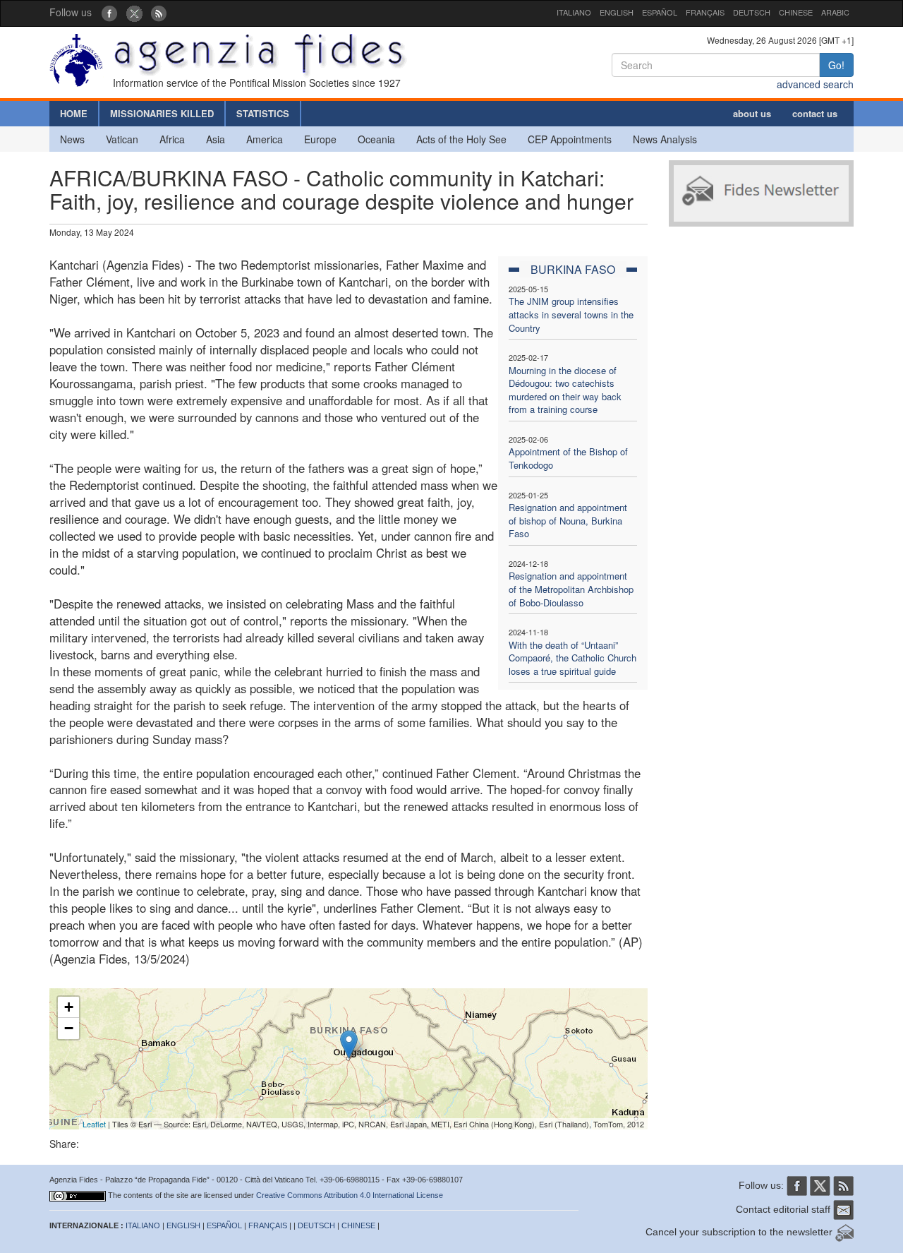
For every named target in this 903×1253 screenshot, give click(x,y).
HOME (73, 113)
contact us (814, 113)
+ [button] (68, 1007)
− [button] (68, 1028)
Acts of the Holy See (461, 139)
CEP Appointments (570, 139)
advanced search (815, 84)
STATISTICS (262, 113)
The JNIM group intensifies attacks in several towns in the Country (571, 314)
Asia (215, 139)
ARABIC (835, 12)
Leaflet (94, 1123)
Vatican (122, 139)
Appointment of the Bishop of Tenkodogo (568, 458)
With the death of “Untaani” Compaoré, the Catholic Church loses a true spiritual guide (572, 658)
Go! (836, 65)
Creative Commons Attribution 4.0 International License (349, 1195)
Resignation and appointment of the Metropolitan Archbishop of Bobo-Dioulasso (571, 588)
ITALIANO (574, 12)
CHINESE (796, 12)
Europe (320, 139)
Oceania (376, 139)
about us (752, 113)
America (264, 139)
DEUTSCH (751, 12)
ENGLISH (617, 12)
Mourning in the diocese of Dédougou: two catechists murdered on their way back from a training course (565, 390)
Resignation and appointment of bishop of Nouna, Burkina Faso (568, 520)
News (72, 139)
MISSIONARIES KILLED (162, 113)
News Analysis (665, 139)
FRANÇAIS (705, 12)
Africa (172, 139)
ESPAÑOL (659, 12)
